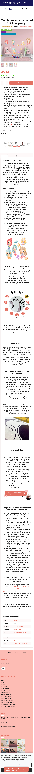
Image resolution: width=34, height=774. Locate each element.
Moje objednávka (5, 692)
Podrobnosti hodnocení (26, 26)
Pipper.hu (17, 652)
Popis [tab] (4, 156)
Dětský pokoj (17, 629)
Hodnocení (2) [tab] (13, 156)
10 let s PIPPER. (5, 722)
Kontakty (3, 684)
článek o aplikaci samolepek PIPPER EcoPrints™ (20, 587)
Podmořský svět (21, 632)
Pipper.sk (10, 652)
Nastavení (16, 765)
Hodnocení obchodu (6, 696)
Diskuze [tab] (23, 156)
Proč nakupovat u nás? (6, 698)
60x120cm (16, 638)
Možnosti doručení (5, 79)
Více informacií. (13, 761)
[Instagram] (3, 668)
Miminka (16, 644)
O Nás (2, 680)
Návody (3, 682)
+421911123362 (5, 665)
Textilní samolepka (18, 626)
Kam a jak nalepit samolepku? (8, 706)
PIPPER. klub (4, 686)
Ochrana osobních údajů (7, 700)
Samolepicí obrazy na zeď (8, 726)
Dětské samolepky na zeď (20, 621)
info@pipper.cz (5, 663)
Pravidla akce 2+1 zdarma (7, 702)
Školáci (25, 644)
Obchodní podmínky (6, 694)
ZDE (4, 592)
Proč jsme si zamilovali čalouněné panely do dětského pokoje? (15, 718)
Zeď (15, 641)
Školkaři (21, 644)
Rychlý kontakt (5, 688)
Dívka (15, 632)
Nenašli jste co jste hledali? (8, 704)
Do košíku (22, 83)
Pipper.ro (24, 652)
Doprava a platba (5, 690)
